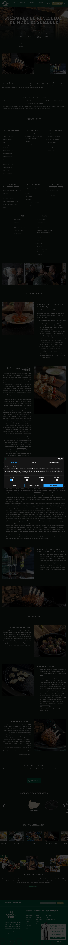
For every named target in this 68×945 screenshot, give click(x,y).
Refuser (14, 485)
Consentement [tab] (14, 462)
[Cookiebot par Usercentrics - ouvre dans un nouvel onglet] (57, 459)
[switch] (26, 480)
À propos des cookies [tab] (54, 462)
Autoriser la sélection (34, 485)
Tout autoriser (53, 485)
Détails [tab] (34, 462)
